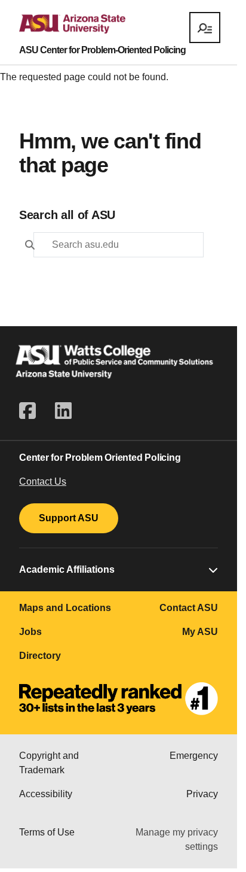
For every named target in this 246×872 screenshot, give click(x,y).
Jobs (30, 632)
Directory (40, 656)
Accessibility (45, 794)
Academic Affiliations (67, 569)
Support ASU (69, 518)
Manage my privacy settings (177, 839)
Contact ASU (188, 608)
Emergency (194, 756)
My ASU (200, 632)
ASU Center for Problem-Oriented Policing (102, 50)
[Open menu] (205, 27)
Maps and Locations (65, 608)
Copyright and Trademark (49, 763)
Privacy (202, 794)
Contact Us (42, 481)
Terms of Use (47, 832)
